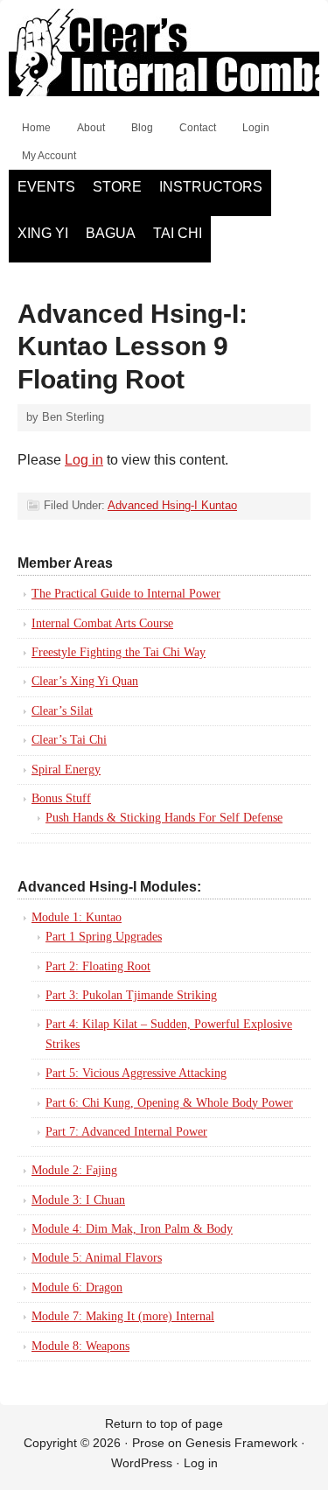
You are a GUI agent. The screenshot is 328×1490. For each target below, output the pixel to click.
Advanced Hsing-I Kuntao (172, 505)
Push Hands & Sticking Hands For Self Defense (164, 817)
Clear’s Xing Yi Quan (84, 681)
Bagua (111, 233)
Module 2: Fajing (74, 1170)
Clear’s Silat (62, 710)
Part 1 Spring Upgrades (103, 936)
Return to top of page (164, 1424)
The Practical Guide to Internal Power (125, 593)
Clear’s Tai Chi (69, 739)
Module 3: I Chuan (78, 1200)
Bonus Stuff (61, 798)
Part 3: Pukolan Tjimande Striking (131, 995)
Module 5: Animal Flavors (96, 1257)
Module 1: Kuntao (76, 917)
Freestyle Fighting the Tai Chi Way (118, 652)
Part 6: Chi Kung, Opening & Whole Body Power (169, 1102)
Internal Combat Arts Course (102, 623)
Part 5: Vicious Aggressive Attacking (136, 1073)
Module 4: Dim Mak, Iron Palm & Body (132, 1228)
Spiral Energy (66, 769)
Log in (84, 459)
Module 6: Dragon (76, 1287)
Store (117, 186)
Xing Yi (42, 233)
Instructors (210, 186)
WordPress (141, 1463)
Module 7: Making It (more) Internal (122, 1316)
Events (46, 186)
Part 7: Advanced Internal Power (126, 1131)
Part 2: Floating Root (97, 966)
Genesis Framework (241, 1443)
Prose (148, 1443)
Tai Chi (177, 233)
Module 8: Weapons (80, 1346)
